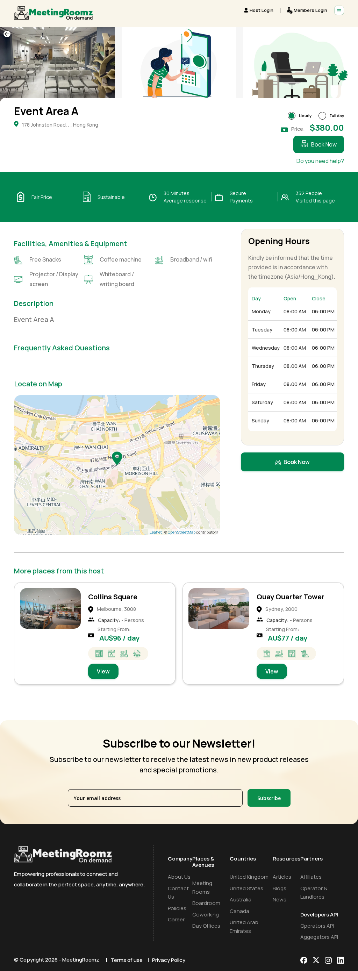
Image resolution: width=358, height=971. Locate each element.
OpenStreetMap (181, 532)
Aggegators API (319, 937)
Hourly (305, 115)
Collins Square (112, 596)
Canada (239, 911)
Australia (240, 899)
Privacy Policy (168, 960)
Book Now (324, 144)
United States (246, 888)
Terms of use (126, 960)
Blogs (279, 888)
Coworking (205, 914)
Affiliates (311, 876)
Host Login (261, 10)
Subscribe (269, 798)
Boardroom (206, 903)
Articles (282, 876)
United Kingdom (249, 876)
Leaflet (156, 532)
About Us (179, 876)
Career (176, 919)
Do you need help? (320, 161)
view (103, 671)
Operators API (317, 925)
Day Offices (206, 925)
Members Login (310, 10)
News (279, 899)
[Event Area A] (117, 458)
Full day (337, 115)
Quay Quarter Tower (290, 596)
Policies (177, 908)
